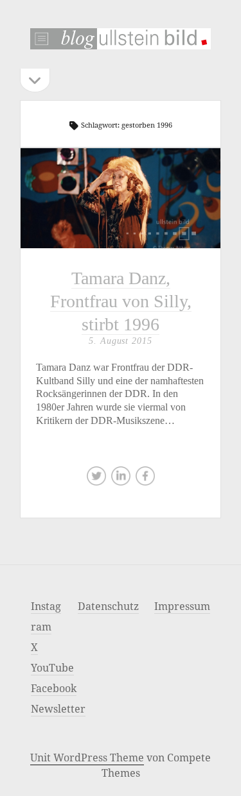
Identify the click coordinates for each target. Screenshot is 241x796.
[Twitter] (96, 479)
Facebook (53, 688)
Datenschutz (108, 606)
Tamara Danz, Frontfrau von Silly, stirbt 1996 (120, 198)
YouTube (52, 668)
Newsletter (58, 709)
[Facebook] (145, 479)
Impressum (182, 606)
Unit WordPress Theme (87, 757)
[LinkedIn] (121, 479)
